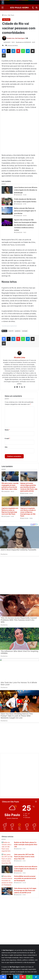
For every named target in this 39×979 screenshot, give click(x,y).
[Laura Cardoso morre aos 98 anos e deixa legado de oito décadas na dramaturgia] (7, 190)
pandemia (17, 331)
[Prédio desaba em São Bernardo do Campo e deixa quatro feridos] (7, 201)
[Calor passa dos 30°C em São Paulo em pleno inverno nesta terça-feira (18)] (7, 832)
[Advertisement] (19, 133)
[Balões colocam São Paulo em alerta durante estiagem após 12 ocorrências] (7, 211)
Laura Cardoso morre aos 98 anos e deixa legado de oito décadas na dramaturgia (25, 190)
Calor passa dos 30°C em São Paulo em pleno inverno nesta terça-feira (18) (24, 830)
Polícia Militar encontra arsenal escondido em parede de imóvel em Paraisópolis (25, 852)
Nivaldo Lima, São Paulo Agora (16, 38)
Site (6, 447)
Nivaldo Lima (19, 357)
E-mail (7, 438)
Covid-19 (10, 331)
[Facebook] (4, 51)
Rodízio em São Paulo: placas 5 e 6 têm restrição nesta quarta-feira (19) (25, 818)
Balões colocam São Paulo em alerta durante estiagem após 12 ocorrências (25, 210)
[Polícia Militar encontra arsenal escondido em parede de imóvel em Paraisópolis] (7, 854)
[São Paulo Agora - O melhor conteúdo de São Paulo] (20, 7)
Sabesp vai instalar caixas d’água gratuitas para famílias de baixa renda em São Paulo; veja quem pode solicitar (28, 487)
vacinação (24, 331)
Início (5, 15)
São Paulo (11, 15)
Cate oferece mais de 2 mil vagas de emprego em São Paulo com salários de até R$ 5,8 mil (25, 864)
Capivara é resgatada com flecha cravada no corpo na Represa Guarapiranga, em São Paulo (28, 512)
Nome (7, 430)
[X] (9, 51)
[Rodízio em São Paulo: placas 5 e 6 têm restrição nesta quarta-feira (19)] (7, 820)
